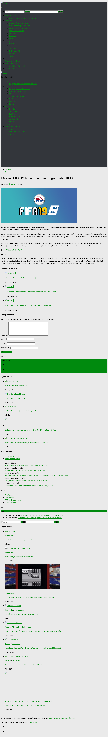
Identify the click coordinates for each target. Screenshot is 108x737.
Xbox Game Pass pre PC (17, 66)
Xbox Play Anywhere (16, 30)
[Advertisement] (54, 152)
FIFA (14, 250)
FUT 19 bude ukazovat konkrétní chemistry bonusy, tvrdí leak (28, 305)
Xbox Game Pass (11, 63)
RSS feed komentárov (13, 500)
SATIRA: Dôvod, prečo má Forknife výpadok (20, 411)
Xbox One (8, 20)
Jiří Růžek (12, 184)
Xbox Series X (36, 701)
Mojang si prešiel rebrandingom (16, 385)
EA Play (12, 33)
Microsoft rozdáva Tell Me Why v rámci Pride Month (23, 665)
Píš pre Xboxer (10, 68)
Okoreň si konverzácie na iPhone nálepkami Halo (22, 614)
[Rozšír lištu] (2, 356)
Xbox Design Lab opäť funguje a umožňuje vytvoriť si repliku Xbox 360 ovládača (33, 648)
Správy (7, 41)
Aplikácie (12, 56)
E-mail (4, 343)
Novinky (12, 43)
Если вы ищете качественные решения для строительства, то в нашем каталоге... (37, 475)
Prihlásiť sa (9, 495)
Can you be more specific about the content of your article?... (27, 480)
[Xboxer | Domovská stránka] (4, 3)
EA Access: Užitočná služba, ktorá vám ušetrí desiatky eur (26, 278)
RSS (50, 718)
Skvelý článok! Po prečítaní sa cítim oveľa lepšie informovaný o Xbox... (29, 485)
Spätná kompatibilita (12, 61)
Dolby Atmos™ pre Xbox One (19, 25)
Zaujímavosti (13, 48)
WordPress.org (10, 502)
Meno (3, 339)
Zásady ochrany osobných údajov (64, 718)
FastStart (12, 35)
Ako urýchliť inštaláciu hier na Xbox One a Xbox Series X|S (25, 705)
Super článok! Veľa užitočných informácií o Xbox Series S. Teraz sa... (28, 465)
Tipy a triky (13, 46)
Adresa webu (5, 347)
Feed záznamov (10, 497)
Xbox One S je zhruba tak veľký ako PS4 (19, 556)
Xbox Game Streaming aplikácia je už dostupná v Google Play (26, 442)
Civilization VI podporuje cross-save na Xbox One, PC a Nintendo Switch (30, 430)
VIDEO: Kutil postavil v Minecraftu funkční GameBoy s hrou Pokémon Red (31, 597)
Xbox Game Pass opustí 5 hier (15, 398)
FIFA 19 (19, 250)
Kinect (11, 38)
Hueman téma (32, 722)
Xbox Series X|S (10, 15)
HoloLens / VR (14, 51)
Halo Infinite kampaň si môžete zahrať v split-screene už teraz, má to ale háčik (33, 631)
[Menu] (2, 7)
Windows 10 (13, 53)
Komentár (4, 335)
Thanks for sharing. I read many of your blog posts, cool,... (25, 470)
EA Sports (9, 250)
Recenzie (8, 58)
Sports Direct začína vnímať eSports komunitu (21, 540)
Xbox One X (26, 701)
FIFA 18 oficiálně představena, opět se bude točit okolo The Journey (30, 291)
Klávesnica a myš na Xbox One (20, 28)
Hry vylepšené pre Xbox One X (19, 23)
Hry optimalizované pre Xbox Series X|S (23, 18)
